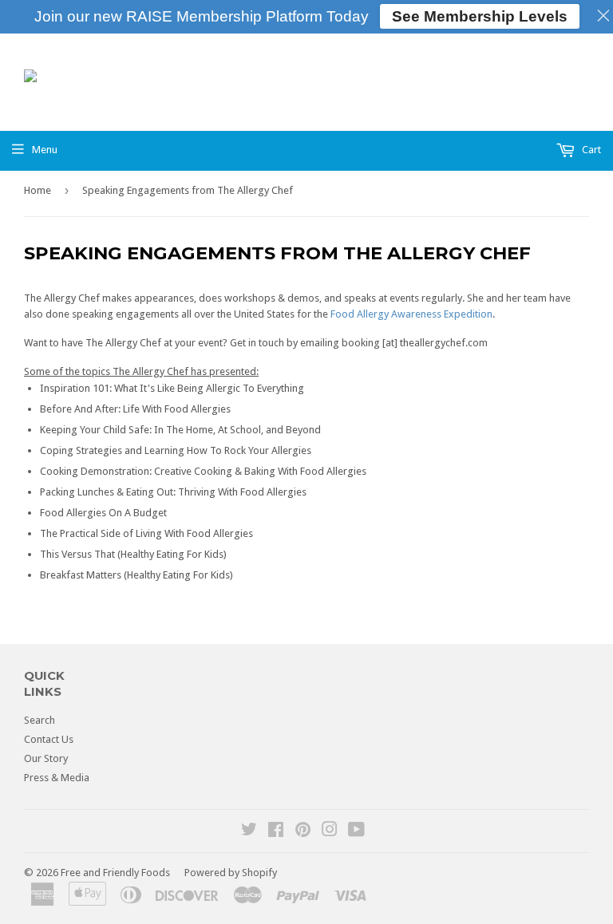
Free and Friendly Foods (115, 873)
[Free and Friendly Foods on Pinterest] (303, 832)
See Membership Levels (480, 16)
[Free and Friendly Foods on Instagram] (330, 832)
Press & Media (56, 778)
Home (37, 190)
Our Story (46, 758)
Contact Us (48, 739)
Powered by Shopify (230, 873)
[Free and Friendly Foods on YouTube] (356, 832)
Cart (590, 150)
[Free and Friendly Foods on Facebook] (275, 832)
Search (39, 720)
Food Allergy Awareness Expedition (411, 314)
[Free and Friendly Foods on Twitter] (249, 832)
